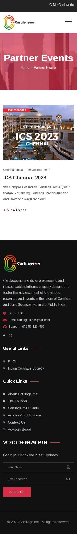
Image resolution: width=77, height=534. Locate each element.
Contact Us (16, 422)
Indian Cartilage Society (26, 368)
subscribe (17, 492)
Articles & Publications (24, 415)
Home (24, 67)
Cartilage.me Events (23, 408)
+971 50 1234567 (32, 326)
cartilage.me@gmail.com (33, 320)
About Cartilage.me (22, 394)
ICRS (12, 361)
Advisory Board (19, 429)
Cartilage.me (29, 522)
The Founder (17, 401)
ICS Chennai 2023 (24, 177)
